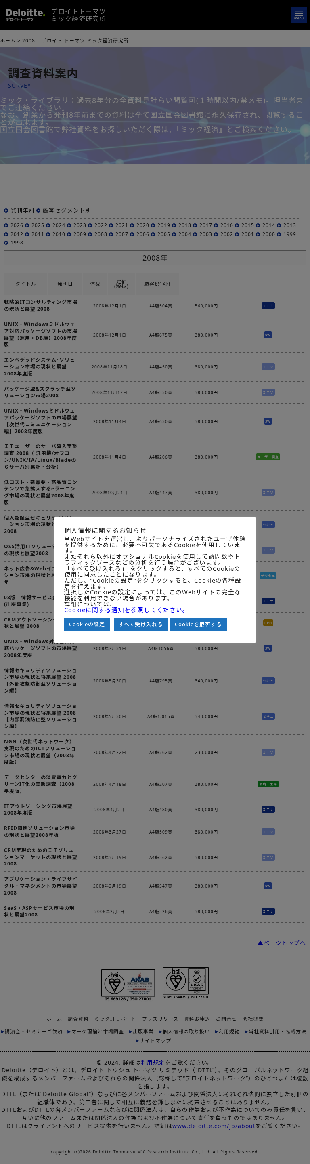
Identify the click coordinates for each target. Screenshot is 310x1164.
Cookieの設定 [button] (87, 624)
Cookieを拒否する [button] (198, 624)
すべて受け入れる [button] (141, 624)
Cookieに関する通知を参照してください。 (126, 610)
